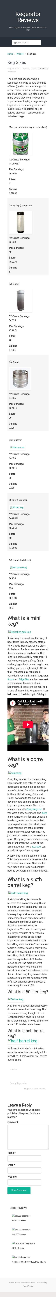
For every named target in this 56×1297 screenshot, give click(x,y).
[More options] (46, 1069)
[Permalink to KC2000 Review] (21, 1229)
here (44, 813)
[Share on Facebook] (27, 1069)
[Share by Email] (41, 1069)
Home (10, 54)
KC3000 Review (19, 1220)
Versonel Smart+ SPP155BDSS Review (29, 1262)
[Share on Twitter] (22, 1069)
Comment (12, 1122)
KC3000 (36, 846)
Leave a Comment (40, 68)
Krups (10, 679)
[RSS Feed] (28, 8)
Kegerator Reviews (27, 17)
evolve (11, 1283)
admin (13, 71)
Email (11, 1164)
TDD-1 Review (18, 1248)
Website (12, 1176)
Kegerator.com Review (35, 1088)
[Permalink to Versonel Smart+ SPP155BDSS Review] (21, 1257)
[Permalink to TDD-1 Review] (23, 1243)
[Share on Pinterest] (37, 1069)
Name (11, 1152)
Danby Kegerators (19, 1083)
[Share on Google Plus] (32, 1069)
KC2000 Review (19, 1234)
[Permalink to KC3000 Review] (21, 1215)
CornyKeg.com (34, 809)
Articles (20, 54)
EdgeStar (24, 679)
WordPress (28, 1286)
